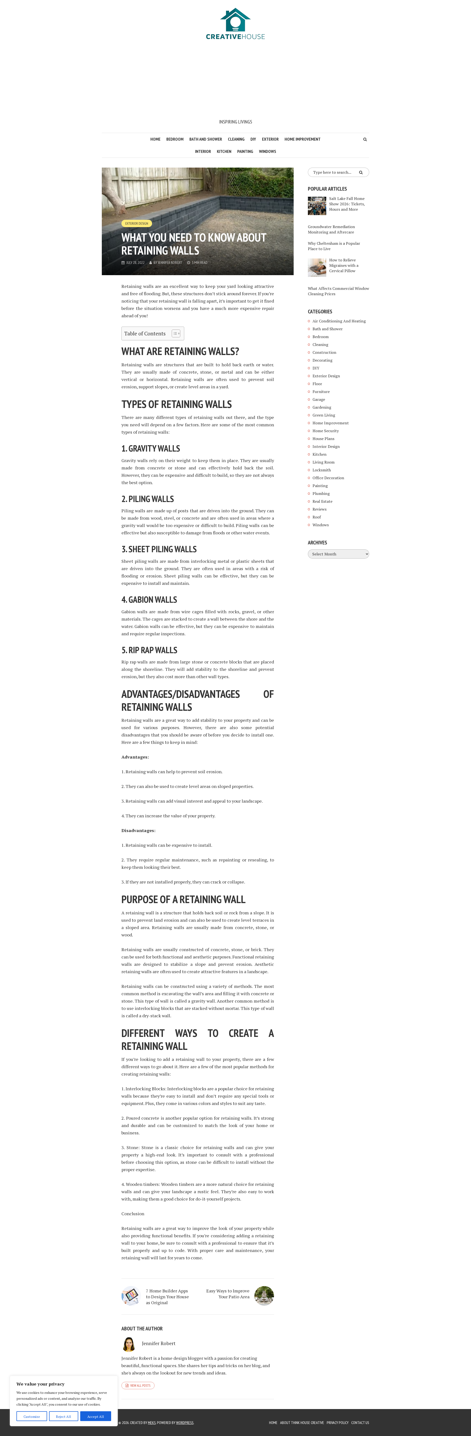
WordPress (185, 1422)
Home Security (326, 430)
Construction (324, 352)
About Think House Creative (302, 1422)
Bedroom (174, 139)
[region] (64, 1401)
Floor (317, 383)
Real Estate (322, 501)
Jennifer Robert (170, 262)
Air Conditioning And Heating (339, 321)
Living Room (324, 462)
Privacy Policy (338, 1422)
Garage (319, 399)
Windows (267, 151)
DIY (253, 139)
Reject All (63, 1416)
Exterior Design (136, 223)
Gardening (322, 407)
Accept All (95, 1416)
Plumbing (321, 493)
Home (155, 139)
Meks (152, 1422)
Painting (245, 151)
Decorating (322, 360)
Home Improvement (303, 139)
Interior (203, 151)
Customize (32, 1416)
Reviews (320, 509)
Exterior (270, 139)
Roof (317, 517)
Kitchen (224, 151)
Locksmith (322, 470)
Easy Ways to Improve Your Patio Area (227, 1294)
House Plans (323, 438)
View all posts (140, 1385)
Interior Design (326, 446)
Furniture (321, 391)
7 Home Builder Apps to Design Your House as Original (167, 1296)
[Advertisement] (235, 81)
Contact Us (360, 1422)
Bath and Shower (205, 139)
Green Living (324, 415)
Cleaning (236, 139)
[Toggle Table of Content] (173, 333)
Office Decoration (328, 477)
